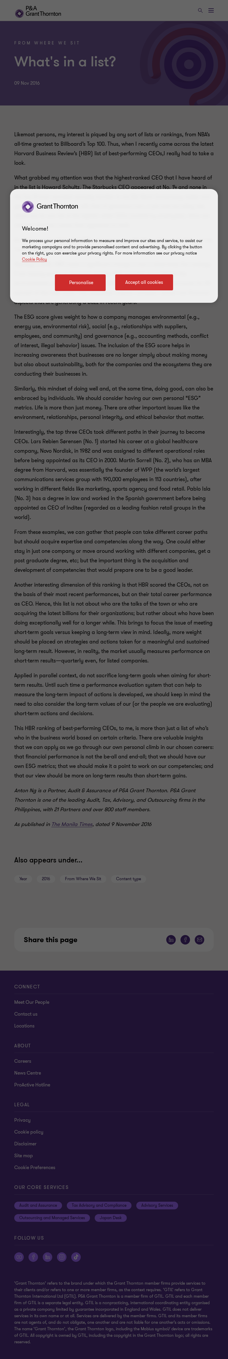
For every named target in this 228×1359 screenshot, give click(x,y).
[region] (114, 246)
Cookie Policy (34, 259)
